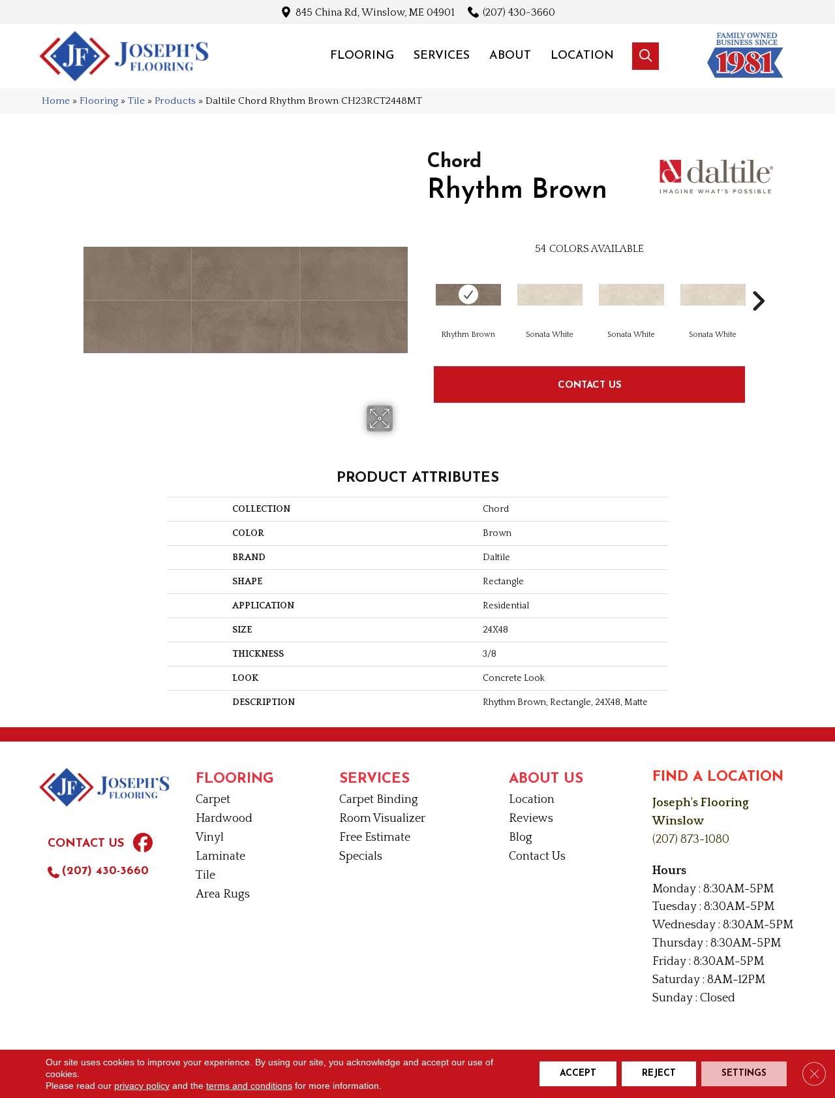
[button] (645, 56)
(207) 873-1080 (690, 839)
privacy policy (142, 1085)
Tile (136, 100)
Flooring (99, 100)
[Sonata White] (550, 295)
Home (56, 100)
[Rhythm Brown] (468, 295)
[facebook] (142, 844)
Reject (659, 1073)
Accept (578, 1073)
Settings (744, 1073)
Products (175, 100)
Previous (421, 281)
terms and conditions (249, 1085)
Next (758, 281)
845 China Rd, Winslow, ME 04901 (375, 12)
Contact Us (590, 384)
